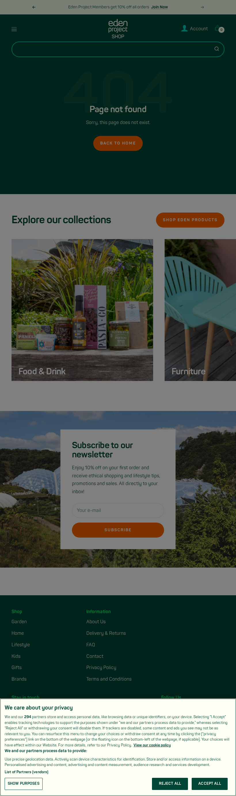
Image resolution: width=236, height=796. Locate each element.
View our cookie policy (152, 745)
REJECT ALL (170, 783)
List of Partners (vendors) (26, 772)
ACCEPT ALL (209, 783)
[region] (118, 747)
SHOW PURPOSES (23, 783)
